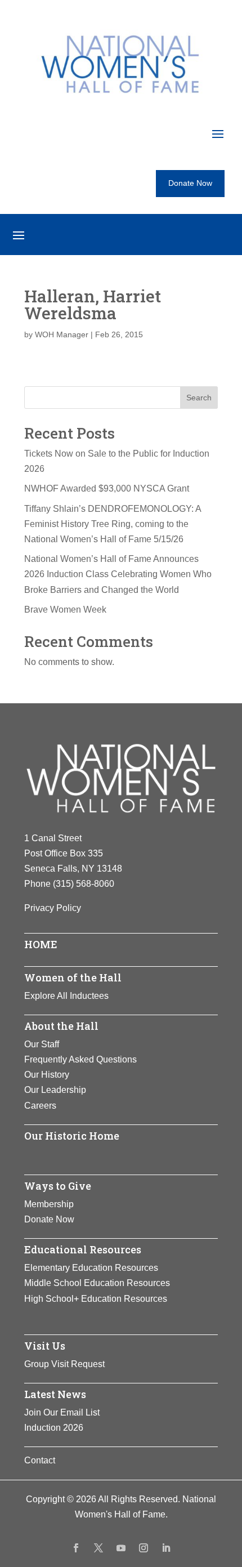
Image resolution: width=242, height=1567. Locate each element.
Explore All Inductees (66, 996)
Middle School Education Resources (97, 1283)
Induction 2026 (53, 1427)
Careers (40, 1105)
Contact (39, 1460)
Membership (49, 1204)
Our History (46, 1074)
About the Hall (61, 1026)
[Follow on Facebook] (76, 1548)
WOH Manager (61, 334)
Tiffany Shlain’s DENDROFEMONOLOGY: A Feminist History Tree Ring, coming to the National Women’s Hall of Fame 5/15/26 (112, 524)
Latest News (55, 1394)
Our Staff (41, 1044)
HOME (40, 944)
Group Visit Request (64, 1364)
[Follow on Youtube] (121, 1548)
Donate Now (190, 182)
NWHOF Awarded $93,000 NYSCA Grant (106, 488)
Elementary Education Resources (91, 1268)
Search (199, 397)
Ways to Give (57, 1186)
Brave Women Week (65, 609)
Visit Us (44, 1345)
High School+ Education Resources (95, 1298)
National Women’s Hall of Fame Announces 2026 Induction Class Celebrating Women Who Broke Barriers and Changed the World (118, 574)
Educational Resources (82, 1249)
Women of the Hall (73, 977)
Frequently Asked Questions (80, 1059)
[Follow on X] (98, 1548)
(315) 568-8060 (83, 884)
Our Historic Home (71, 1135)
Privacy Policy (52, 908)
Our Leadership (55, 1090)
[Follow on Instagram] (144, 1548)
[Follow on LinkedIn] (166, 1548)
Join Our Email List (62, 1412)
